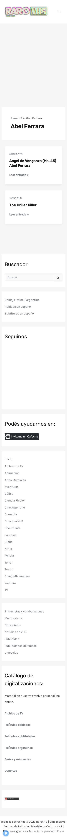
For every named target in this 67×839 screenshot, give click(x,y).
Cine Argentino (15, 507)
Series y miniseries (18, 759)
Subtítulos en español (20, 313)
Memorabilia (13, 618)
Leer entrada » (19, 175)
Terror (12, 197)
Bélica (9, 493)
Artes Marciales (15, 480)
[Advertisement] (33, 59)
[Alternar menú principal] (59, 12)
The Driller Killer (22, 205)
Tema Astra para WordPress (46, 831)
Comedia (11, 514)
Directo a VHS (14, 521)
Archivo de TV (14, 466)
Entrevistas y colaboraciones (24, 611)
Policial (10, 555)
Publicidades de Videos (21, 646)
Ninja (8, 548)
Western (10, 583)
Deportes (11, 770)
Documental (13, 528)
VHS (20, 153)
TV (6, 590)
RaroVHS (16, 118)
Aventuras (12, 487)
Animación (12, 473)
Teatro (9, 569)
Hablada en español (18, 306)
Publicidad (12, 639)
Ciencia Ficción (15, 500)
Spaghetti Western (17, 576)
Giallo (9, 542)
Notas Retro (13, 625)
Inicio (8, 459)
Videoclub (11, 652)
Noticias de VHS (15, 632)
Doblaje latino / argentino (22, 300)
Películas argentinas (19, 747)
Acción (13, 153)
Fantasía (10, 535)
